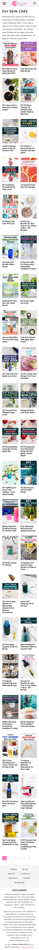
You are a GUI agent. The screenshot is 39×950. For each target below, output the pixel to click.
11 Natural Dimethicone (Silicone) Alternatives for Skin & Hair (27, 765)
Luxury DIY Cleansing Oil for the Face (27, 604)
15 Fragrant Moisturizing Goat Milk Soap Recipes (9, 683)
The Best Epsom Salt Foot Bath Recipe (27, 490)
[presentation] (10, 54)
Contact (26, 874)
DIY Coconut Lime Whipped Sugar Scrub (9, 412)
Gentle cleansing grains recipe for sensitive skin (9, 148)
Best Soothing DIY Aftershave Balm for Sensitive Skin (29, 647)
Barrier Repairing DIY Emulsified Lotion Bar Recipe (28, 724)
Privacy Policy (27, 947)
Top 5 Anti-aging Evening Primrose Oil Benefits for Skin (10, 842)
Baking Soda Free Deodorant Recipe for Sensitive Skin (9, 528)
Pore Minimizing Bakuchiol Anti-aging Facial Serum (28, 528)
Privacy (13, 878)
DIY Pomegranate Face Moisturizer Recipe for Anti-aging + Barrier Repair (28, 451)
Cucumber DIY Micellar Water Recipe (8, 264)
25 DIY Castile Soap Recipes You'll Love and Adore (29, 376)
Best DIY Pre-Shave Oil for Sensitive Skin (10, 804)
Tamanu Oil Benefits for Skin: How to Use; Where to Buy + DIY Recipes (29, 685)
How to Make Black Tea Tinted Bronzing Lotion (10, 340)
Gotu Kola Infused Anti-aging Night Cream (28, 340)
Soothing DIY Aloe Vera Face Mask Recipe (9, 303)
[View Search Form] (34, 3)
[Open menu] (4, 3)
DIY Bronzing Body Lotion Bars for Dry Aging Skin (9, 449)
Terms (26, 878)
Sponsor (19, 883)
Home (14, 869)
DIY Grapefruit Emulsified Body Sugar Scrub (8, 187)
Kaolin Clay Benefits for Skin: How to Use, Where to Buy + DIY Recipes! (29, 226)
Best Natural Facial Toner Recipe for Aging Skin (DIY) (9, 71)
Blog (25, 869)
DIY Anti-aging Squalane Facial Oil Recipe (9, 647)
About (11, 874)
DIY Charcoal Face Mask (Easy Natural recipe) (10, 107)
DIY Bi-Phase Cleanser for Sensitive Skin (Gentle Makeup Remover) (27, 109)
